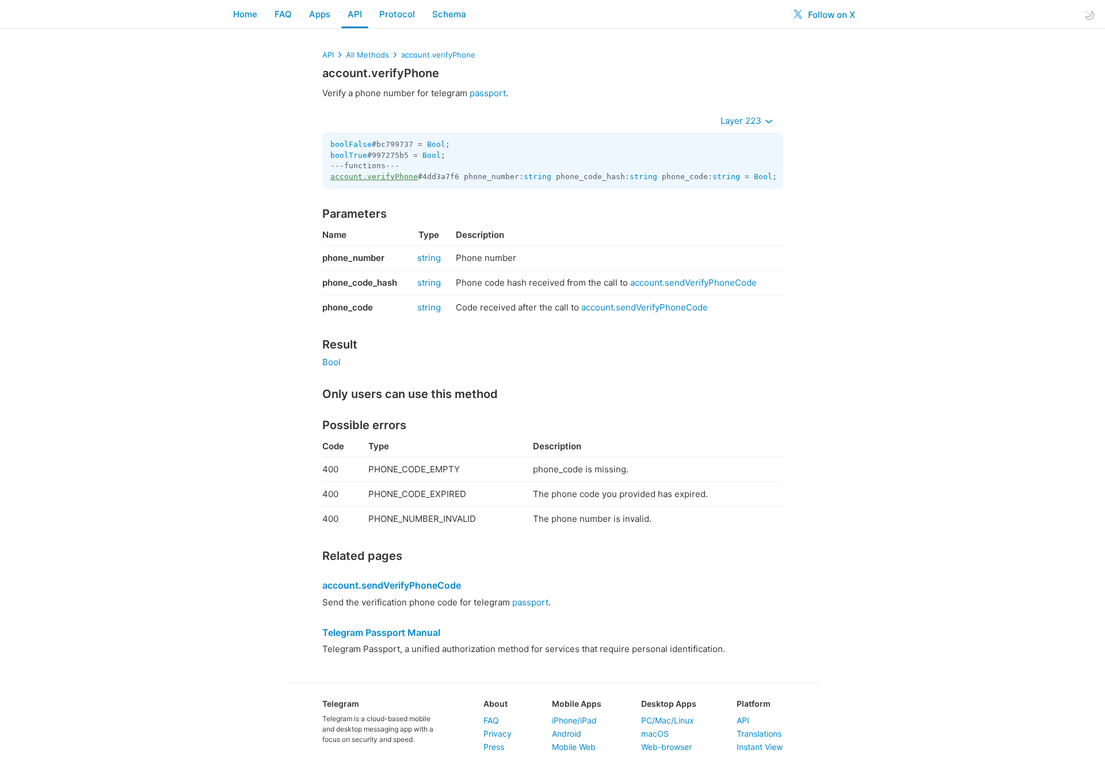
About (495, 703)
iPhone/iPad (574, 720)
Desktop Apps (668, 703)
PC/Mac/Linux (667, 720)
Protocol (397, 14)
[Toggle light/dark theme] (1089, 14)
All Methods (367, 54)
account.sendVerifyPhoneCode (693, 282)
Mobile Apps (576, 703)
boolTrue (348, 155)
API (355, 14)
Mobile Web (574, 747)
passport (488, 93)
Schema (449, 14)
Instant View (760, 747)
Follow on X (830, 14)
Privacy (497, 733)
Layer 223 (742, 120)
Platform (754, 703)
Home (245, 14)
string (537, 176)
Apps (319, 14)
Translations (759, 733)
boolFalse (351, 144)
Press (493, 747)
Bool (436, 144)
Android (566, 733)
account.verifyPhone (438, 54)
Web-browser (666, 747)
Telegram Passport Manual (381, 632)
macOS (655, 733)
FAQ (283, 14)
